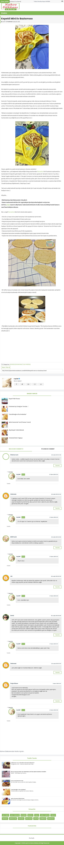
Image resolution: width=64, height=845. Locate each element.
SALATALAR (29, 818)
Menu (4, 13)
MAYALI (28, 364)
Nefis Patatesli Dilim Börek (17, 798)
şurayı (8, 204)
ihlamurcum (14, 455)
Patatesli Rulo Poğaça (15, 438)
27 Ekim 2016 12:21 (54, 517)
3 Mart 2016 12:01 (57, 683)
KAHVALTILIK (21, 364)
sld (11, 576)
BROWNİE (23, 815)
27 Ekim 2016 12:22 (53, 474)
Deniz (12, 615)
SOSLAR (36, 818)
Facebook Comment (48, 449)
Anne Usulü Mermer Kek (17, 780)
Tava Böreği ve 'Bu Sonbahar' (17, 414)
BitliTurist (13, 537)
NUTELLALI (21, 818)
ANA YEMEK (5, 815)
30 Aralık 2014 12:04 (56, 663)
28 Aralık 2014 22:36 (56, 455)
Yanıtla (57, 465)
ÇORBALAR (43, 818)
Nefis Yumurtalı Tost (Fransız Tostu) (20, 422)
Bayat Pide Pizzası (14, 398)
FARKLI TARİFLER (44, 815)
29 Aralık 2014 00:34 (56, 576)
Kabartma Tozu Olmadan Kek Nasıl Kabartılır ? (23, 762)
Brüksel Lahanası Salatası (15, 1)
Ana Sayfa (31, 838)
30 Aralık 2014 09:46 (56, 615)
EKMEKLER (13, 364)
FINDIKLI (53, 815)
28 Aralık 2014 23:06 (56, 537)
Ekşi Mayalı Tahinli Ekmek (16, 430)
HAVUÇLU (5, 818)
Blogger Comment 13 (16, 449)
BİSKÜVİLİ (30, 815)
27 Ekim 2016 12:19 (54, 596)
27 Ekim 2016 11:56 (54, 710)
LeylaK (16, 379)
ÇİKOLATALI (51, 818)
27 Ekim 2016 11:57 (54, 644)
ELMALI (36, 815)
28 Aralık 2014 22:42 (56, 494)
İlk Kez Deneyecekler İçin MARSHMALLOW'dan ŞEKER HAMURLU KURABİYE (28, 771)
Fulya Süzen (14, 683)
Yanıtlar (10, 472)
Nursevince (40, 171)
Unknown (13, 494)
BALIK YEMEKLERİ (14, 815)
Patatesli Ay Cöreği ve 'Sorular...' (19, 406)
